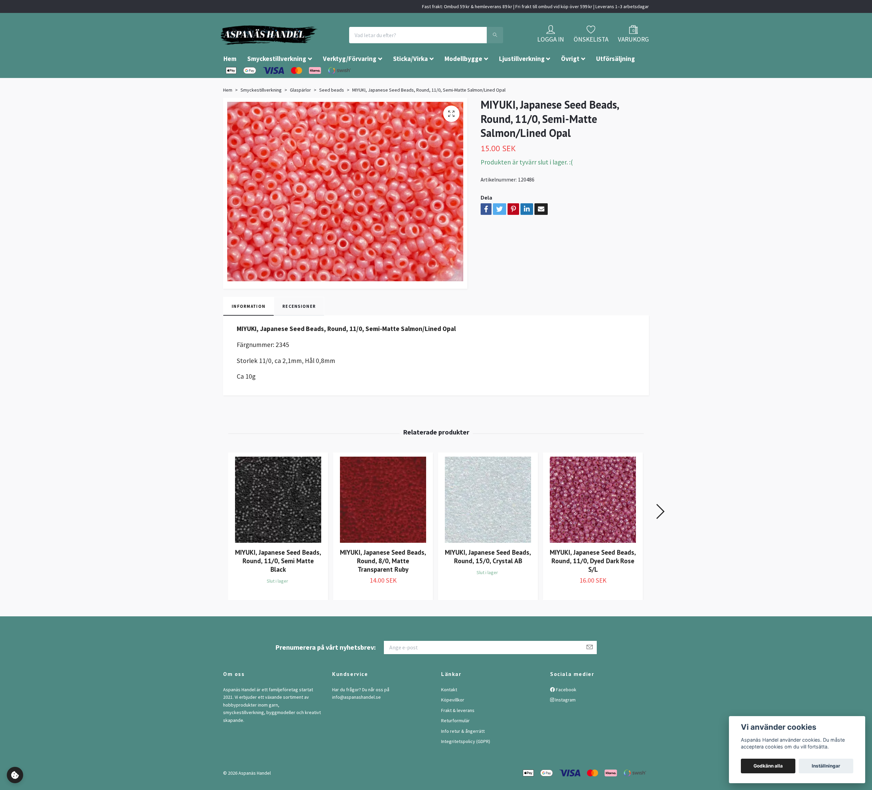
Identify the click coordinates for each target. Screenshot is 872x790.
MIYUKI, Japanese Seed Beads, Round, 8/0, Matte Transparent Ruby (383, 581)
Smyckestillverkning (276, 79)
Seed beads (331, 110)
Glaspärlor (300, 110)
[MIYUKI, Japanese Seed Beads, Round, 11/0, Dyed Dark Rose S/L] (593, 520)
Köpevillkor (452, 720)
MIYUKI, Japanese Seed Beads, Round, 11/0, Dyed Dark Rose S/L (593, 581)
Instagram (565, 720)
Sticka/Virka (410, 79)
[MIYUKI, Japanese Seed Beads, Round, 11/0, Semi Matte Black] (278, 520)
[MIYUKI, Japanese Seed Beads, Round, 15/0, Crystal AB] (488, 520)
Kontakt (449, 710)
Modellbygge (463, 79)
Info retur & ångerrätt (463, 751)
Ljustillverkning (522, 79)
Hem (229, 79)
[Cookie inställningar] (15, 775)
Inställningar (826, 766)
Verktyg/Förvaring (349, 79)
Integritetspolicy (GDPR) (465, 762)
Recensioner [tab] (299, 326)
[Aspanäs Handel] (308, 45)
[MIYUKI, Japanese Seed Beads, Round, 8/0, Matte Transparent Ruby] (383, 520)
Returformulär (455, 741)
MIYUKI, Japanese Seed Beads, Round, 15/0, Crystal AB (488, 576)
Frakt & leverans (457, 731)
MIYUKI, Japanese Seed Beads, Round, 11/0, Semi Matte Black (278, 581)
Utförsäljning (615, 79)
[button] (660, 531)
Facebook (565, 710)
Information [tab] (248, 326)
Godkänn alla (768, 766)
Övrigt (570, 79)
